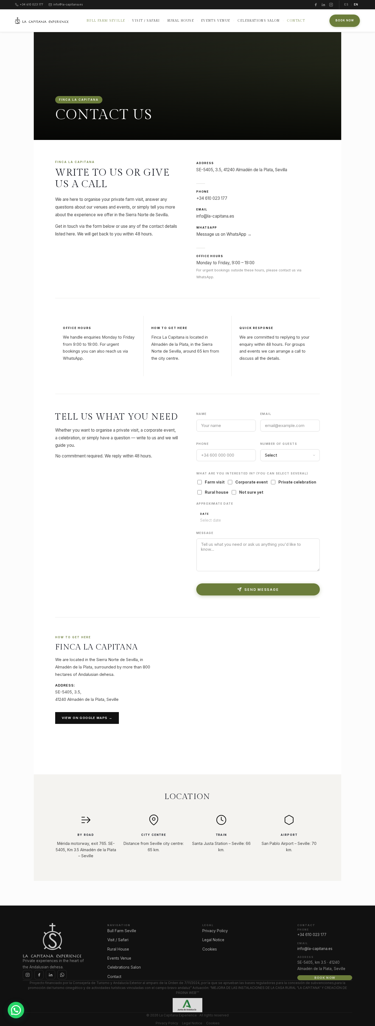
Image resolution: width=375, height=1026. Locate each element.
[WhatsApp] (62, 974)
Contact (296, 21)
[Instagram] (331, 5)
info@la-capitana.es (215, 216)
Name (201, 414)
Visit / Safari (146, 21)
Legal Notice (213, 940)
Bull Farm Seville (105, 21)
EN (356, 5)
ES (346, 5)
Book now (344, 21)
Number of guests (278, 444)
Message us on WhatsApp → (223, 234)
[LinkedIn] (323, 5)
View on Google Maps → (87, 718)
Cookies (209, 949)
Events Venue (215, 21)
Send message (261, 590)
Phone (202, 444)
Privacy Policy (215, 931)
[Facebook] (316, 5)
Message (204, 533)
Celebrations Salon (258, 21)
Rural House (180, 21)
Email (265, 414)
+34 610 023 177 (211, 198)
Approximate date (214, 503)
